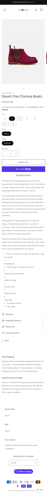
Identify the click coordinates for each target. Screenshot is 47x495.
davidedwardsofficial (19, 490)
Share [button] (7, 340)
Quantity (5, 149)
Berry (6, 134)
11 (28, 119)
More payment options (23, 175)
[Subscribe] (35, 463)
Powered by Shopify (33, 490)
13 (5, 124)
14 (13, 124)
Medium (7, 143)
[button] (4, 10)
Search (7, 416)
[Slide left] (18, 88)
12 (36, 119)
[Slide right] (28, 88)
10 (19, 119)
